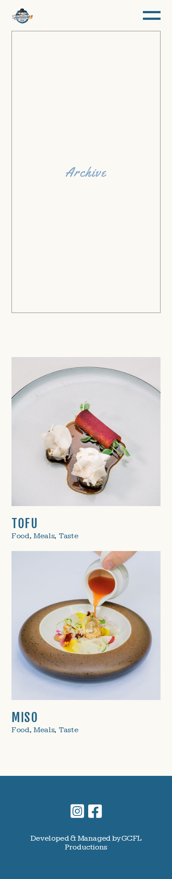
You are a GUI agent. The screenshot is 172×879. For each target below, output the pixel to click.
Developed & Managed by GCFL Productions (86, 843)
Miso (24, 717)
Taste (68, 536)
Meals (44, 536)
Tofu (24, 523)
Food (20, 536)
